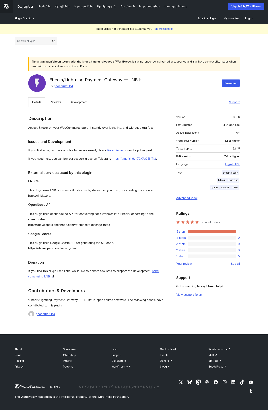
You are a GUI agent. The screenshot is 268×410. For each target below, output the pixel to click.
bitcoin (222, 180)
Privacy (19, 366)
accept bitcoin (230, 172)
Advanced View (186, 198)
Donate (166, 360)
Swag (165, 366)
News (18, 355)
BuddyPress (217, 366)
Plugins (67, 360)
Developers (119, 360)
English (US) (232, 164)
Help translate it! (163, 28)
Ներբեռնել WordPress (246, 6)
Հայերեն (54, 386)
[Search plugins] (53, 41)
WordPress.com (220, 349)
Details (36, 102)
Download (230, 83)
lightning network (220, 187)
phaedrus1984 (63, 86)
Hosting (19, 360)
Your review (184, 263)
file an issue (115, 150)
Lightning (233, 180)
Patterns (68, 366)
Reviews (55, 102)
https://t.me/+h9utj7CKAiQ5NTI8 (134, 158)
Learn (115, 349)
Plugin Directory (24, 18)
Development (79, 102)
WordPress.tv (121, 366)
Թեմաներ (69, 355)
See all (235, 263)
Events (164, 355)
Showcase (69, 349)
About (18, 349)
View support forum (189, 294)
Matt (213, 355)
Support (234, 102)
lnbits (235, 187)
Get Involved (168, 349)
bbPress (215, 360)
